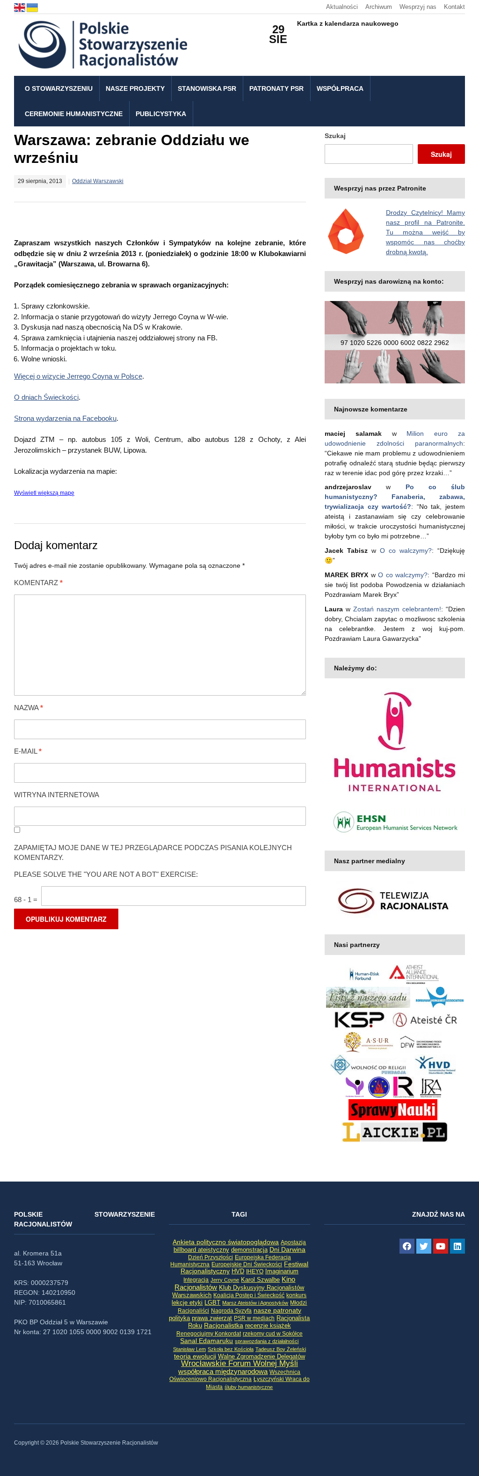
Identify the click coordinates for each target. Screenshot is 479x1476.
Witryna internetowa (56, 795)
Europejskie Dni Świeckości (246, 1264)
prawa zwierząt (212, 1318)
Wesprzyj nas (417, 6)
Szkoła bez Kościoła (231, 1349)
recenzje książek (268, 1325)
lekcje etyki (187, 1303)
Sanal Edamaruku (206, 1340)
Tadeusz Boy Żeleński (280, 1349)
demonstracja (249, 1249)
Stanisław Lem (189, 1349)
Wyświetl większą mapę (44, 493)
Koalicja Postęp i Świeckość (248, 1295)
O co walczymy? (406, 550)
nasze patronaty (277, 1310)
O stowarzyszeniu (59, 88)
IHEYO (254, 1271)
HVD (238, 1271)
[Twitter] (423, 1246)
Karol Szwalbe (260, 1280)
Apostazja (293, 1242)
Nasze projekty (135, 88)
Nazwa (28, 708)
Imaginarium (281, 1271)
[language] (20, 6)
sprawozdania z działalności (266, 1341)
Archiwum (378, 6)
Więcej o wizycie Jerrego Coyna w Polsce (78, 376)
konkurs (296, 1295)
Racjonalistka (223, 1325)
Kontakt (454, 6)
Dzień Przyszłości (210, 1257)
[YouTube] (440, 1246)
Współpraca (340, 88)
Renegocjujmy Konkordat (208, 1333)
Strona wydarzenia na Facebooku (65, 418)
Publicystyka (161, 113)
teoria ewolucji (195, 1356)
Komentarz (38, 583)
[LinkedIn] (457, 1246)
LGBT (212, 1302)
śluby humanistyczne (249, 1387)
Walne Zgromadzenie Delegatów (261, 1356)
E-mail (28, 751)
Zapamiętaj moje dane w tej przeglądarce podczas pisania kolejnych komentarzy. (153, 852)
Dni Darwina (287, 1249)
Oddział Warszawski (97, 181)
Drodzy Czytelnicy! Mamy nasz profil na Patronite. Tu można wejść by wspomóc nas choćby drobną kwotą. (425, 232)
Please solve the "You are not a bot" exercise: (106, 874)
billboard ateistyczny (201, 1249)
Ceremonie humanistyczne (74, 113)
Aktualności (342, 6)
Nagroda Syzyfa (231, 1310)
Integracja (196, 1280)
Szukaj (335, 136)
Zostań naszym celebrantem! (397, 609)
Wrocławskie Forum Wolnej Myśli (239, 1363)
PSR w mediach (254, 1318)
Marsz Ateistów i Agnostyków (255, 1303)
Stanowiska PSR (207, 88)
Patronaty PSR (276, 88)
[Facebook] (406, 1246)
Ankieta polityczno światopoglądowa (226, 1242)
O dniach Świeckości (46, 397)
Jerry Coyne (224, 1280)
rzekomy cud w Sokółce (273, 1333)
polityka (179, 1318)
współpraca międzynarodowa (223, 1371)
